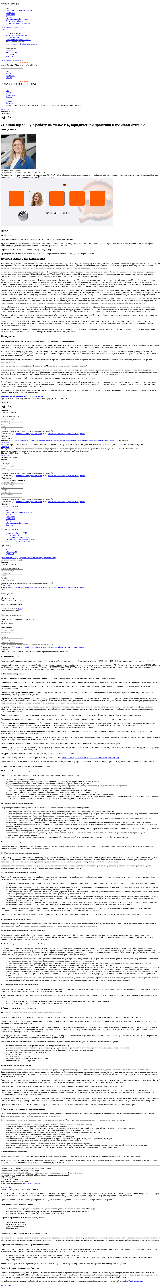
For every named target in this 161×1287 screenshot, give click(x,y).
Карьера (9, 17)
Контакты (10, 56)
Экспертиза (10, 13)
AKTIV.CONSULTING (10, 506)
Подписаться (6, 478)
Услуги (4, 29)
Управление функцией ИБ (16, 35)
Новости (9, 50)
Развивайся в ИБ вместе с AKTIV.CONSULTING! (22, 396)
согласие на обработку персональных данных (66, 434)
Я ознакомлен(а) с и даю (43, 434)
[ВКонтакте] (10, 117)
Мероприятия (11, 52)
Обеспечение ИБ (12, 38)
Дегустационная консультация (13, 27)
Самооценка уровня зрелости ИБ (19, 11)
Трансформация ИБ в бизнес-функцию (21, 44)
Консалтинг (10, 15)
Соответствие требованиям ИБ (18, 40)
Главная (9, 101)
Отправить (5, 436)
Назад (13, 598)
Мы (7, 8)
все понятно (6, 1187)
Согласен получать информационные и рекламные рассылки (26, 431)
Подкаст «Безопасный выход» (18, 23)
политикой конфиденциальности (29, 434)
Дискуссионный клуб (14, 21)
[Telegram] (4, 117)
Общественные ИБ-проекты (17, 19)
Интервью (5, 109)
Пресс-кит (10, 54)
